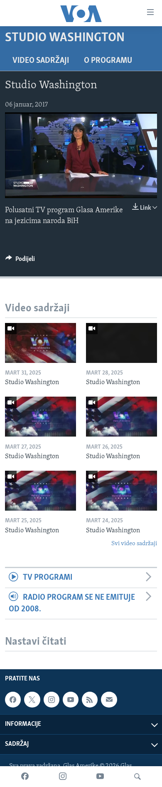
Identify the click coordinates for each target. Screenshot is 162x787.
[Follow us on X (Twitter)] (32, 700)
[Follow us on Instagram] (51, 700)
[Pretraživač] (137, 776)
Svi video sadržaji (134, 544)
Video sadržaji (40, 61)
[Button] (20, 261)
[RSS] (90, 700)
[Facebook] (25, 776)
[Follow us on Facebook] (13, 700)
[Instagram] (63, 776)
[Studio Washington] (40, 343)
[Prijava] (109, 700)
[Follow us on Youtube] (71, 700)
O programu (108, 61)
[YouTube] (100, 776)
